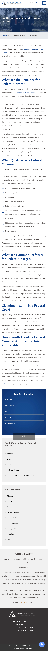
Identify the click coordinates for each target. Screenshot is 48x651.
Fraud (9, 464)
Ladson (10, 540)
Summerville (12, 518)
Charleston (11, 496)
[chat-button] (42, 645)
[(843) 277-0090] (37, 3)
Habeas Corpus (13, 470)
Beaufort (10, 501)
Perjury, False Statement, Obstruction (21, 475)
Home (4, 35)
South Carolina (13, 523)
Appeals (10, 454)
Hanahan (10, 534)
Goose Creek (12, 507)
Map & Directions (25, 630)
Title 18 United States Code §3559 (26, 93)
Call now (5, 384)
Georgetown (12, 529)
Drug (9, 459)
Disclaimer (30, 649)
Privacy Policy (19, 649)
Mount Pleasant (13, 512)
